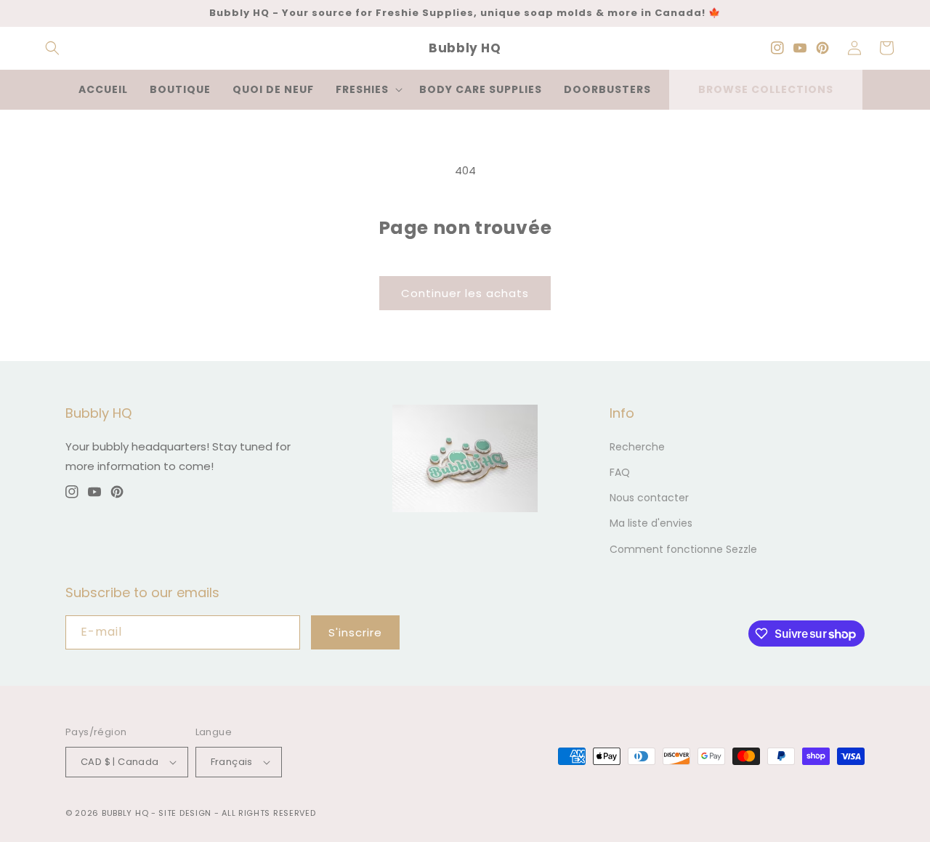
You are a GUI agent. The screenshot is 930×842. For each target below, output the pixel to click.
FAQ (620, 472)
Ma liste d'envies (651, 523)
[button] (52, 48)
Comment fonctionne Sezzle (683, 549)
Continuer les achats (465, 293)
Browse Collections (765, 89)
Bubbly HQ (125, 813)
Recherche (637, 447)
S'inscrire (355, 632)
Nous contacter (649, 497)
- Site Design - (186, 813)
